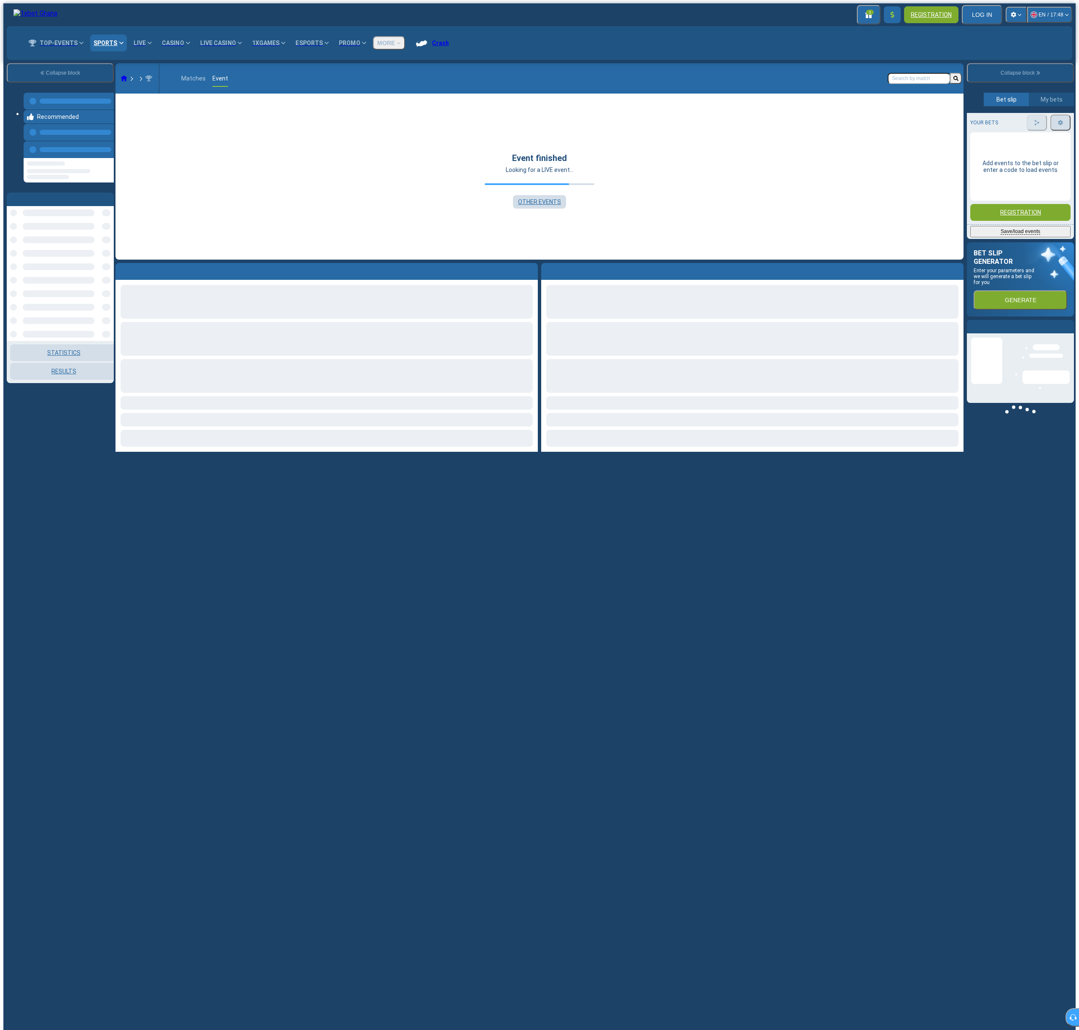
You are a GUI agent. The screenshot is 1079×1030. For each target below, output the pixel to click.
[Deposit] (892, 14)
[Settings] (1016, 15)
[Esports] (140, 78)
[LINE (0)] (124, 78)
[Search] (956, 78)
